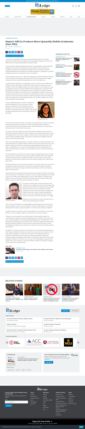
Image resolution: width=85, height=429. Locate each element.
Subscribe (7, 5)
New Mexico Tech (48, 331)
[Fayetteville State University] (17, 342)
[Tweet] (16, 52)
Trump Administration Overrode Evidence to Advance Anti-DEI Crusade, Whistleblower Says (64, 75)
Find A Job (65, 310)
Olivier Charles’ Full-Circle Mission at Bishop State (64, 66)
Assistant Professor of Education (52, 324)
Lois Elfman (10, 46)
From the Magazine (60, 80)
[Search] (76, 6)
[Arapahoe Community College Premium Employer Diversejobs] (68, 342)
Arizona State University (12, 320)
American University (48, 320)
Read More (49, 362)
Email (6, 399)
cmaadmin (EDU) (17, 46)
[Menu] (79, 6)
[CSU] (34, 342)
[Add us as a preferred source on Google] (22, 52)
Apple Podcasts (11, 369)
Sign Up (8, 405)
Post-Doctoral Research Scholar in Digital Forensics (19, 318)
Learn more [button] (38, 426)
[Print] (6, 52)
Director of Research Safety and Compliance (55, 330)
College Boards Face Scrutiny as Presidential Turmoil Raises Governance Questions (64, 83)
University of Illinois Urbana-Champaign (16, 326)
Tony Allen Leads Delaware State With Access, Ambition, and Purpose (34, 249)
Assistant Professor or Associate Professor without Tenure (21, 330)
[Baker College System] (51, 342)
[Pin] (19, 52)
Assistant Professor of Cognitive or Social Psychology (57, 318)
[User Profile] (73, 6)
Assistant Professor (11, 324)
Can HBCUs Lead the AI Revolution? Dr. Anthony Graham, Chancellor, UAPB (28, 359)
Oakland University (48, 326)
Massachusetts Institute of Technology (16, 331)
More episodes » (11, 367)
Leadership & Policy (11, 38)
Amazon (18, 369)
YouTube (29, 369)
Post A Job (75, 310)
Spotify (23, 369)
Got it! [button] (81, 426)
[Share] (9, 52)
